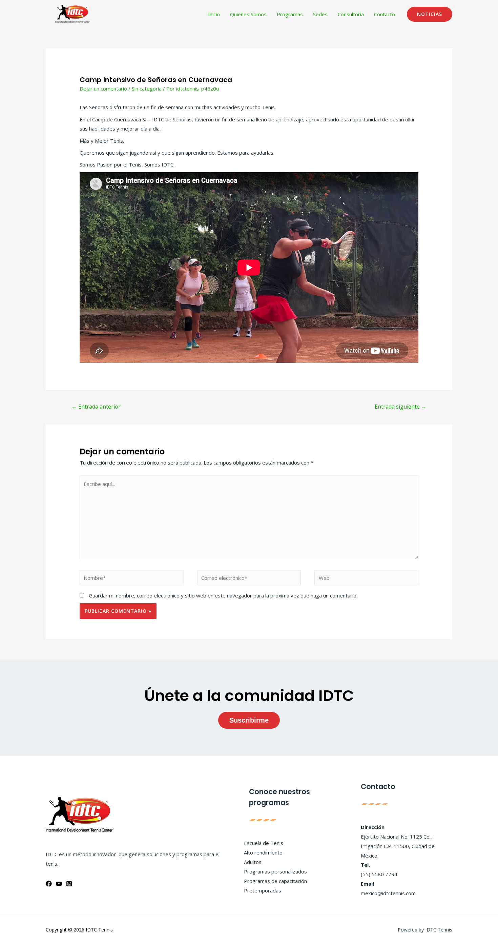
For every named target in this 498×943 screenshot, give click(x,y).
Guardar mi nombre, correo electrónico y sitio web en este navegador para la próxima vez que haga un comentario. (223, 595)
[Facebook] (49, 884)
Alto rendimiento (263, 852)
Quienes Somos (248, 14)
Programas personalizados (275, 871)
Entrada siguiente (401, 406)
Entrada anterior (96, 406)
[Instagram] (69, 884)
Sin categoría (147, 88)
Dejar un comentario (103, 88)
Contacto (384, 14)
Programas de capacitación (275, 881)
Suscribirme (249, 720)
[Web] (366, 578)
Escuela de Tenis (263, 843)
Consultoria (351, 14)
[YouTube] (59, 884)
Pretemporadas (262, 890)
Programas (290, 14)
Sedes (320, 14)
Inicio (214, 14)
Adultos (253, 862)
